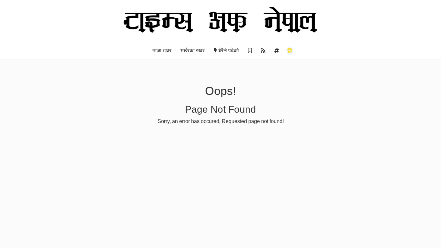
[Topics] (276, 50)
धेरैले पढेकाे (228, 50)
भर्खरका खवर (192, 50)
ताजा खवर (161, 50)
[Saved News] (249, 50)
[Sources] (263, 50)
